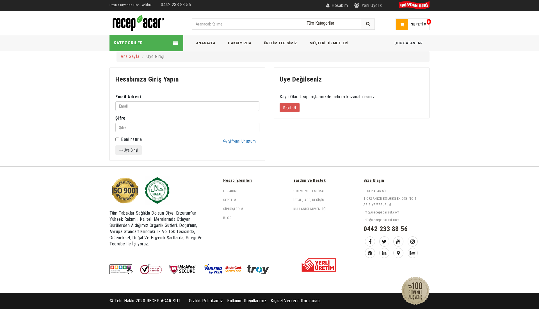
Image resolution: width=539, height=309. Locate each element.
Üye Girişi (130, 150)
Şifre (120, 118)
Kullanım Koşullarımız (247, 300)
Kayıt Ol (289, 107)
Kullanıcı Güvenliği (309, 209)
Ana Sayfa (130, 56)
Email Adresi (128, 96)
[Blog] (413, 253)
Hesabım (230, 191)
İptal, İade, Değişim (309, 200)
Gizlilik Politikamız (206, 300)
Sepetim (229, 200)
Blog (227, 218)
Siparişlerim (233, 209)
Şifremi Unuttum (241, 141)
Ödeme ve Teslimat (309, 191)
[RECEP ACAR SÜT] (137, 22)
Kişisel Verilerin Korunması (296, 300)
